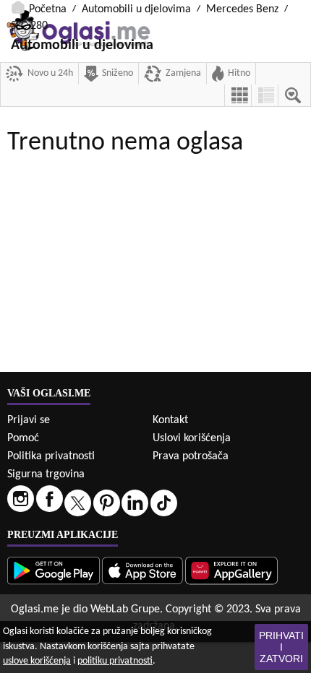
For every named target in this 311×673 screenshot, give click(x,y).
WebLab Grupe (125, 609)
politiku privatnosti (115, 661)
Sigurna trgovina (46, 474)
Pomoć (23, 438)
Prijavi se (28, 420)
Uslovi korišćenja (192, 438)
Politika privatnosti (51, 456)
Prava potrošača (191, 456)
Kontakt (170, 420)
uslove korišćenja (37, 661)
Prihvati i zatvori (281, 647)
